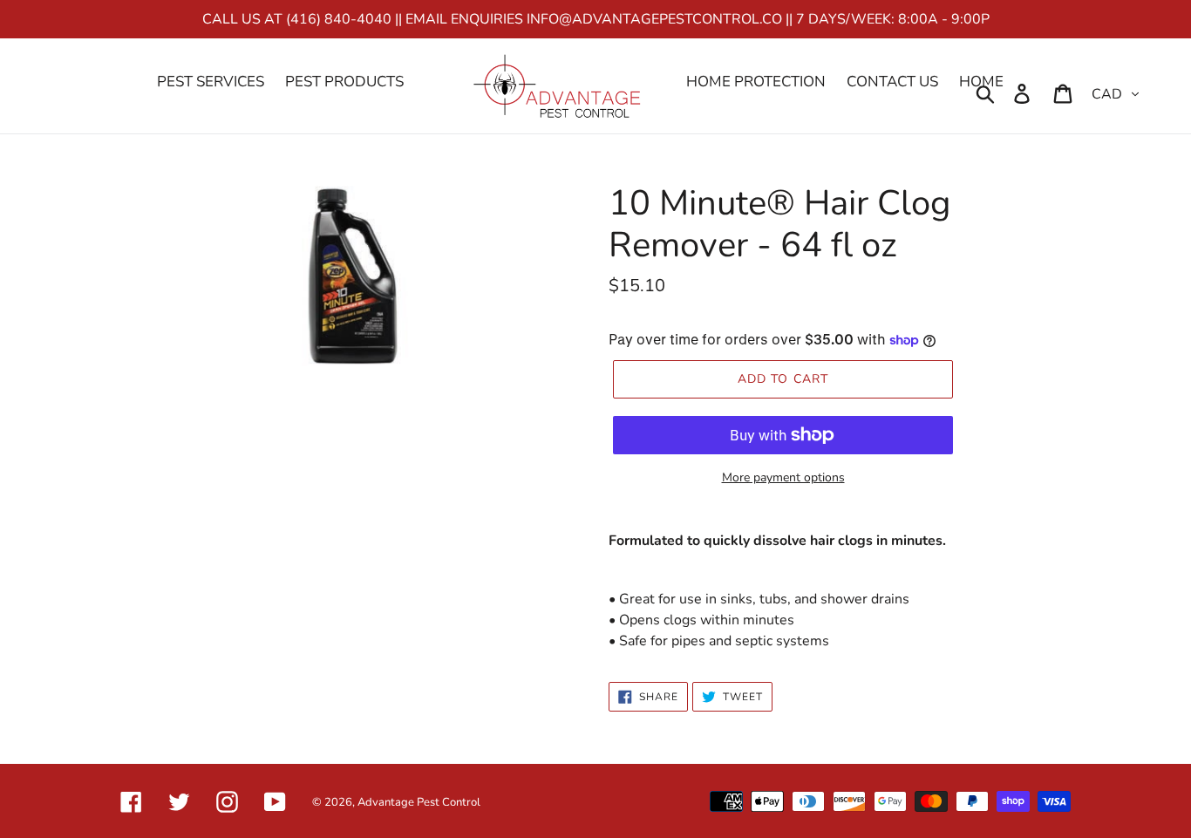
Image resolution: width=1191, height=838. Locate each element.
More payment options (783, 477)
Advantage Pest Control (418, 802)
